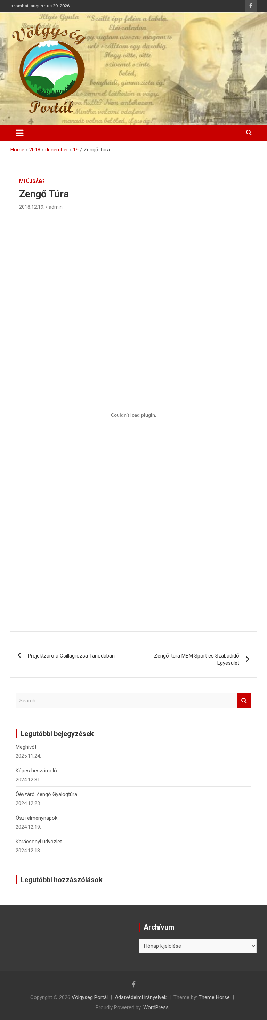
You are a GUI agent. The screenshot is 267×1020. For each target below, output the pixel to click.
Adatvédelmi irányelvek (141, 997)
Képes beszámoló (36, 770)
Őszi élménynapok (36, 818)
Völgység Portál (90, 997)
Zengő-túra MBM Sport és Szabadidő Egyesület (196, 659)
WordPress (156, 1007)
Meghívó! (26, 747)
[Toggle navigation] (19, 133)
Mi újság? (32, 181)
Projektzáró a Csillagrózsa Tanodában (71, 656)
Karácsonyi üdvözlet (39, 841)
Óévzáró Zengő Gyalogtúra (46, 794)
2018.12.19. (31, 207)
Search (244, 701)
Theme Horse (214, 997)
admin (56, 207)
